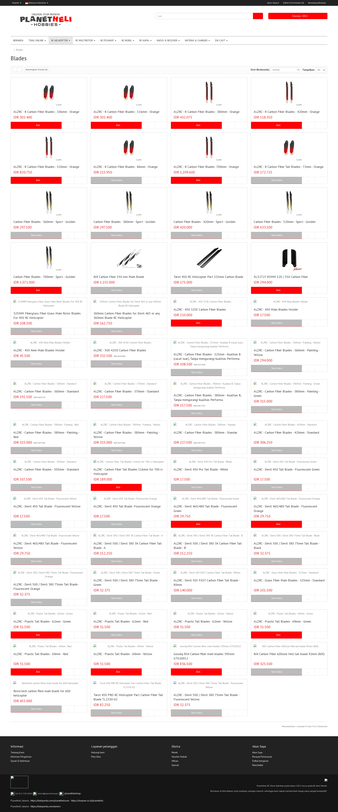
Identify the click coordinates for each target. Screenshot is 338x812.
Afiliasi (175, 760)
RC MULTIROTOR (84, 40)
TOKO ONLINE (36, 40)
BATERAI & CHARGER (196, 40)
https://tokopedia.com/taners (46, 806)
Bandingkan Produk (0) (37, 69)
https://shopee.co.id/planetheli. (87, 800)
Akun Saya (272, 2)
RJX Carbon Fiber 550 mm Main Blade (118, 277)
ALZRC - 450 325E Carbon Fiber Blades (200, 309)
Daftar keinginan (260, 760)
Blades (19, 49)
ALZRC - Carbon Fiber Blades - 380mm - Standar (205, 432)
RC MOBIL (127, 40)
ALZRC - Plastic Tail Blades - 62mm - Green (42, 621)
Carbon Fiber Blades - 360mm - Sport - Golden (44, 222)
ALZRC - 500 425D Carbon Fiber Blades (119, 350)
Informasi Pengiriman (21, 756)
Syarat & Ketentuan (20, 760)
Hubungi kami (98, 752)
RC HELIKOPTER (59, 40)
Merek (175, 752)
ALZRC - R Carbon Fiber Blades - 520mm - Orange (46, 167)
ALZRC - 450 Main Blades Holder (276, 309)
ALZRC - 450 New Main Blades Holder (39, 350)
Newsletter (257, 765)
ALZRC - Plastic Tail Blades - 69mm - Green (282, 621)
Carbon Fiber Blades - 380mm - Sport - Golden (124, 222)
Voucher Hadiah (179, 756)
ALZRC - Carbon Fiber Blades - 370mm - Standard (126, 391)
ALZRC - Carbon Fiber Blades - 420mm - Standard (286, 432)
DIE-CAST (220, 40)
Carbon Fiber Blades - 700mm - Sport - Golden (44, 277)
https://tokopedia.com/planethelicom (50, 800)
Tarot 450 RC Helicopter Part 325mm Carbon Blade (208, 277)
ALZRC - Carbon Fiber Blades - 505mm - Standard (46, 469)
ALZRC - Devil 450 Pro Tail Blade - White (201, 469)
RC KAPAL (144, 40)
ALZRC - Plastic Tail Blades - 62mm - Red (120, 621)
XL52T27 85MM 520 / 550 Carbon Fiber (281, 277)
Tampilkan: (308, 69)
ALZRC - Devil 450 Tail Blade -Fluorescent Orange (127, 506)
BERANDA (18, 40)
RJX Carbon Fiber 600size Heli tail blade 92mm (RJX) (289, 654)
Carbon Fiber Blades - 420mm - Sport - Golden (204, 222)
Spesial (175, 765)
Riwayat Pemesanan (262, 756)
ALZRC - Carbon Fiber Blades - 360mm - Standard (46, 391)
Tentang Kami (17, 752)
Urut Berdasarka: (260, 69)
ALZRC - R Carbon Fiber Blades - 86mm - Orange (125, 167)
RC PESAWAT (108, 40)
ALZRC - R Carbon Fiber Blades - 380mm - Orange (206, 112)
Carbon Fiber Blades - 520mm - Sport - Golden (284, 222)
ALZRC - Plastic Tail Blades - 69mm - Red (40, 654)
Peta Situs (96, 756)
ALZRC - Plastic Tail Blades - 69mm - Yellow (122, 654)
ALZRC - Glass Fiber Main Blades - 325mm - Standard (289, 580)
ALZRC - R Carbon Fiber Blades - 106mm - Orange (46, 112)
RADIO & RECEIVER (167, 40)
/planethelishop (72, 793)
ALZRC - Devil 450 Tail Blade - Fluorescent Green (287, 469)
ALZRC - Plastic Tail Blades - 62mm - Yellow (203, 621)
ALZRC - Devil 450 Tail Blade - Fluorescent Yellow (46, 506)
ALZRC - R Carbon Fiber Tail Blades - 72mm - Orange (288, 167)
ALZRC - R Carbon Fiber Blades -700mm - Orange (206, 167)
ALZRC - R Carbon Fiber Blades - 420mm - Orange (287, 112)
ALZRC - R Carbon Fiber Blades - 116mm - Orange (126, 112)
